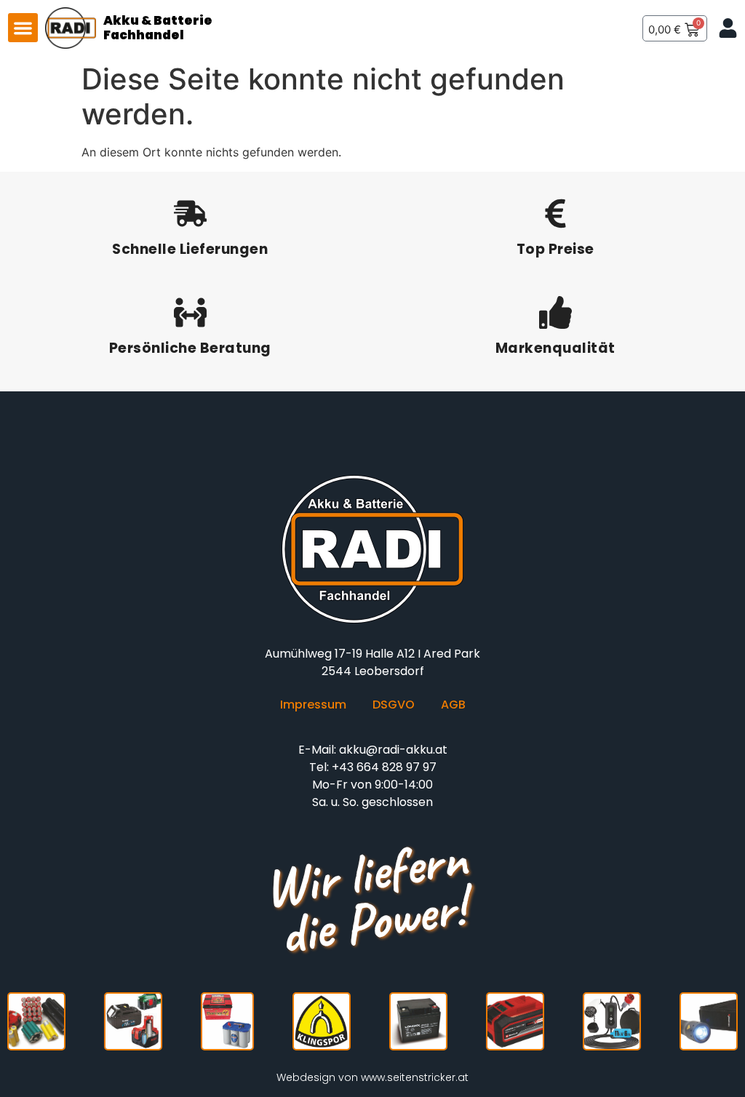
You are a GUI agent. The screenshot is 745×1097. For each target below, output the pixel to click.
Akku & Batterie (157, 20)
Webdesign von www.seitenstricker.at (372, 1077)
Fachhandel (143, 35)
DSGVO (393, 705)
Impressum (313, 705)
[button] (23, 28)
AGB (453, 705)
